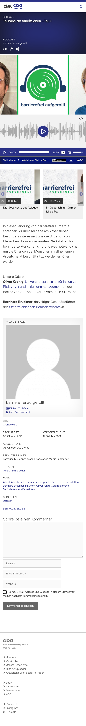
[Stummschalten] (70, 152)
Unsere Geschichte (16, 665)
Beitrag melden (14, 508)
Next (81, 194)
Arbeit (6, 482)
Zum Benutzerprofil (19, 412)
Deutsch (7, 501)
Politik (6, 470)
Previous (2, 194)
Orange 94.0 (10, 424)
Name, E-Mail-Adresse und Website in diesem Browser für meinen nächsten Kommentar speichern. (38, 594)
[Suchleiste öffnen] (81, 7)
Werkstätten (28, 489)
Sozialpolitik (18, 470)
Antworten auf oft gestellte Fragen (24, 673)
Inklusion (30, 486)
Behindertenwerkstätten (65, 482)
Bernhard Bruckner (13, 486)
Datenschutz (12, 690)
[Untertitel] (63, 152)
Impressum (12, 686)
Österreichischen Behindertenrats (35, 307)
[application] (43, 152)
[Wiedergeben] (4, 152)
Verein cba (11, 661)
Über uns (10, 657)
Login (8, 683)
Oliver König (43, 486)
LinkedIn (10, 712)
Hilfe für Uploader (15, 669)
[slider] (34, 152)
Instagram (11, 708)
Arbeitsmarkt (18, 482)
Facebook (11, 704)
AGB (8, 694)
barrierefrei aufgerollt (15, 43)
